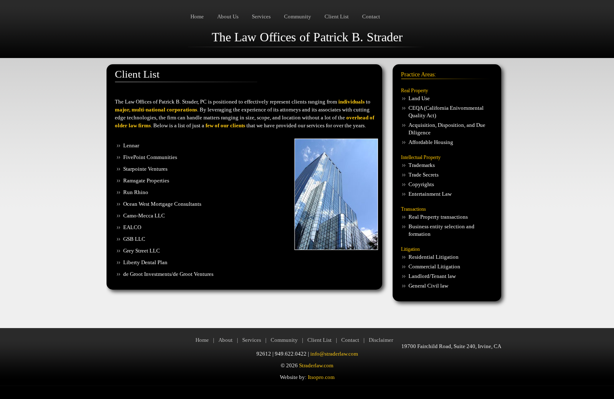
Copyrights (421, 184)
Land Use (419, 98)
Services (261, 16)
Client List (337, 16)
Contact (371, 16)
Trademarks (421, 165)
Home (197, 16)
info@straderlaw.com (334, 354)
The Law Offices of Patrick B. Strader (307, 37)
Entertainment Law (430, 194)
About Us (227, 16)
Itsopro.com (321, 377)
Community (297, 16)
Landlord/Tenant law (432, 276)
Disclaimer (381, 340)
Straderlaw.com (316, 365)
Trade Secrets (423, 175)
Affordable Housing (430, 142)
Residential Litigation (433, 257)
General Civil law (428, 286)
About (225, 340)
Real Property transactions (438, 217)
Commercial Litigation (434, 266)
